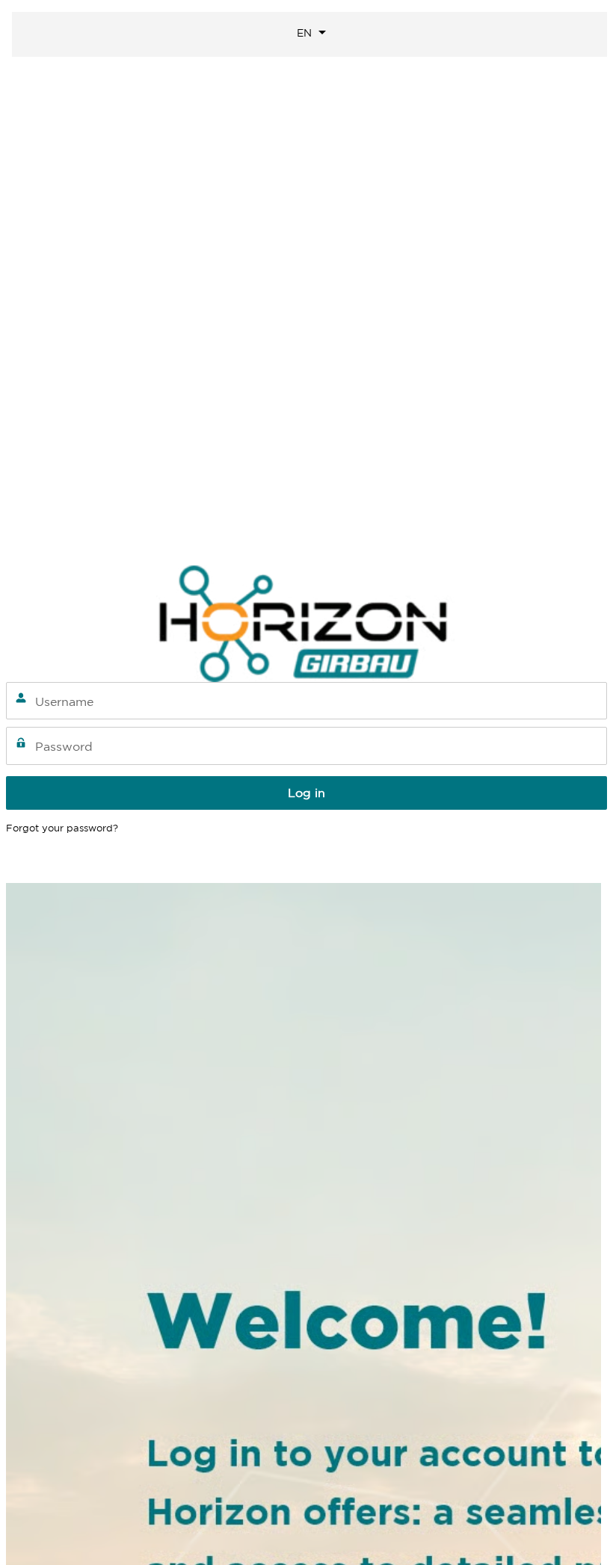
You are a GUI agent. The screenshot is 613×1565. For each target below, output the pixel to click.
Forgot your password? (62, 828)
